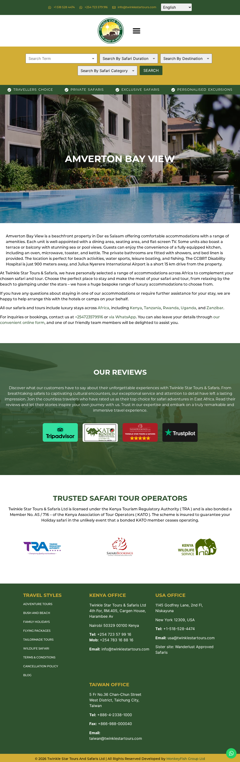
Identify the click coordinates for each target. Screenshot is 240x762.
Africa (103, 308)
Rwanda (171, 308)
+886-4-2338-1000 (110, 714)
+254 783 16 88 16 (111, 640)
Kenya (136, 308)
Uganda (188, 308)
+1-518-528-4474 (175, 628)
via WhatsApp (122, 317)
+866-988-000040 (110, 723)
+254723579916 (89, 317)
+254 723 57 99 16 (110, 634)
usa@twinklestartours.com (185, 637)
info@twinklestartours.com (119, 649)
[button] (136, 31)
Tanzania (152, 308)
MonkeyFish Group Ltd (185, 759)
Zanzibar (214, 308)
